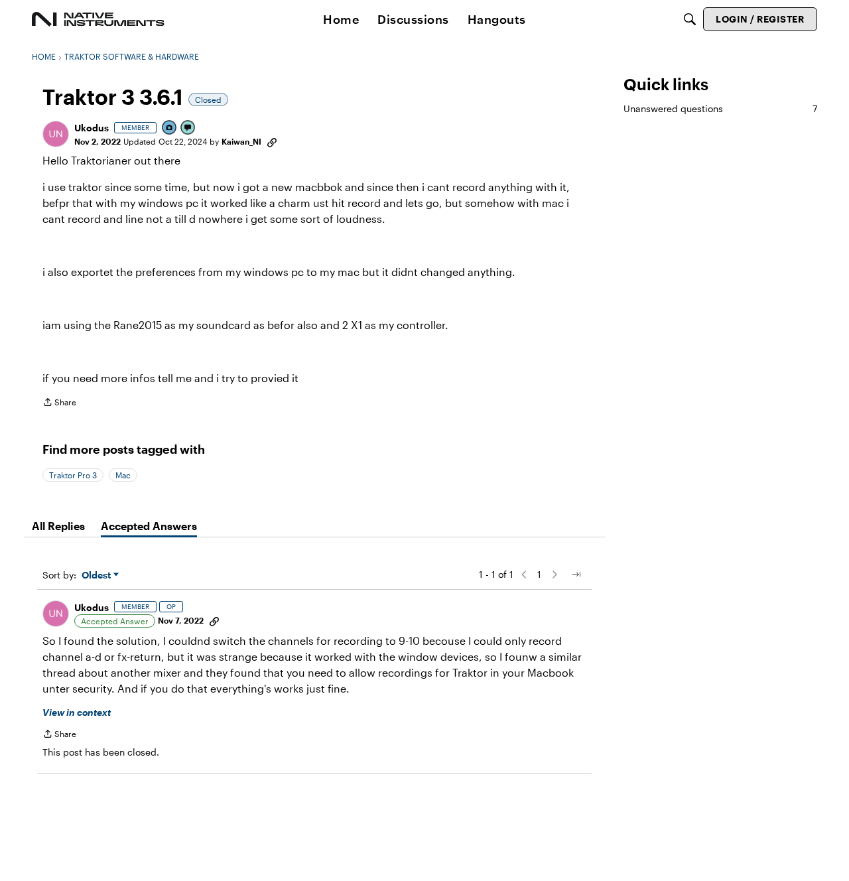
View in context (76, 712)
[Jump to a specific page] (575, 574)
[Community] (98, 19)
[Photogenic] (170, 128)
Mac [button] (123, 475)
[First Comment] (188, 128)
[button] (55, 134)
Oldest (97, 575)
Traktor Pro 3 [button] (73, 475)
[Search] (690, 19)
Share (59, 403)
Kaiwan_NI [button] (241, 141)
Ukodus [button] (91, 127)
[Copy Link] (272, 141)
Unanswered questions (720, 108)
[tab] (58, 526)
